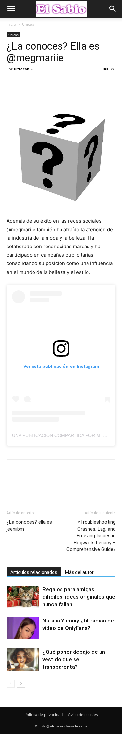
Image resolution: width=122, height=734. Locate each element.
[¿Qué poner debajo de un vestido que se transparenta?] (23, 659)
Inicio (11, 24)
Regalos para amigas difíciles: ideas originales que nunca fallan (78, 596)
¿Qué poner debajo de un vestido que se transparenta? (73, 659)
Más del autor (79, 572)
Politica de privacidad (43, 714)
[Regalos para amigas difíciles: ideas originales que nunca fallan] (23, 597)
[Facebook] (13, 83)
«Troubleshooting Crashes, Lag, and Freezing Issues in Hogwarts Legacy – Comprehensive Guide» (90, 535)
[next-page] (21, 684)
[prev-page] (11, 684)
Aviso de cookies (83, 714)
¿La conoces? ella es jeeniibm (29, 525)
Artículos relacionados (33, 572)
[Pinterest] (42, 83)
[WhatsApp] (57, 83)
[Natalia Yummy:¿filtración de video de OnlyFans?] (23, 628)
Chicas (28, 24)
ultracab (21, 69)
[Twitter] (27, 83)
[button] (11, 9)
